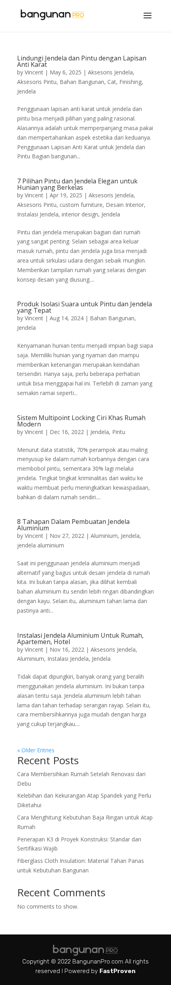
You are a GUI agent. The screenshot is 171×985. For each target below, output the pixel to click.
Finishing (130, 82)
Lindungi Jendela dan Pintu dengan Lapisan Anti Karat (81, 61)
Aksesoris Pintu (36, 82)
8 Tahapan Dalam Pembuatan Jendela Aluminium (73, 524)
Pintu (118, 432)
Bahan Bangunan (82, 82)
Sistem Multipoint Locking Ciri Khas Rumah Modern (81, 420)
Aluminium (104, 535)
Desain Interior (125, 204)
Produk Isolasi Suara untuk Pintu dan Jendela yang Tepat (84, 307)
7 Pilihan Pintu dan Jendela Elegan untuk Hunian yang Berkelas (77, 184)
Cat (111, 82)
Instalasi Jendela (37, 214)
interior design (80, 214)
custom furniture (81, 204)
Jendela (26, 91)
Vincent (34, 72)
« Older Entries (35, 750)
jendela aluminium (40, 545)
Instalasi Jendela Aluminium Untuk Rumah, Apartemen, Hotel (80, 638)
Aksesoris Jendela (110, 72)
